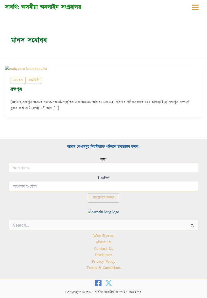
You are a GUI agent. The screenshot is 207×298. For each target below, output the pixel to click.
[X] (108, 283)
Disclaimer (103, 255)
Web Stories (103, 235)
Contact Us (103, 248)
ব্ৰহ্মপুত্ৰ (16, 89)
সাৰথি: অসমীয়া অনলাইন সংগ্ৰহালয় (43, 7)
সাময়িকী (34, 80)
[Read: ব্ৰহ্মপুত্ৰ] (26, 68)
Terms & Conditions (104, 267)
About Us (103, 242)
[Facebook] (98, 283)
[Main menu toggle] (195, 7)
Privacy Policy (103, 261)
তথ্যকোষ (18, 80)
